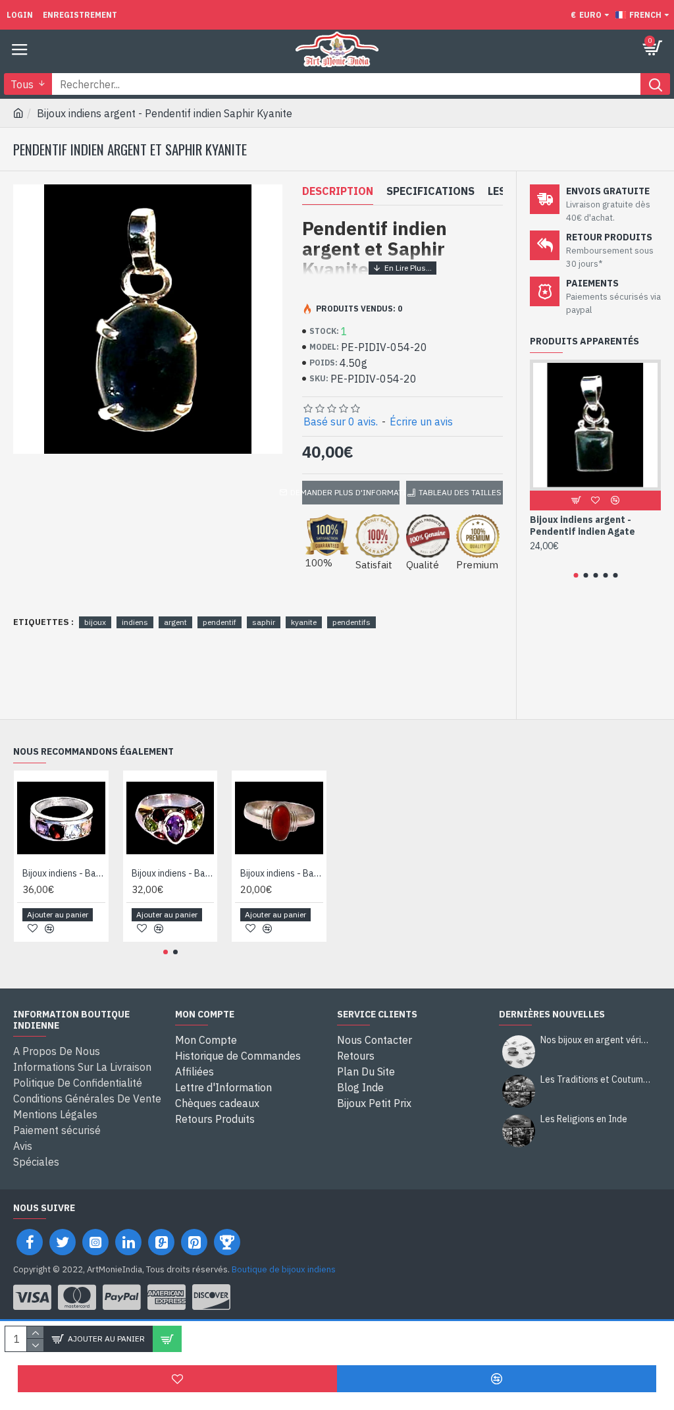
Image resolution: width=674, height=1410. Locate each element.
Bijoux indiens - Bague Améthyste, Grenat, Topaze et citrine (63, 873)
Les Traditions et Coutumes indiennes (596, 1080)
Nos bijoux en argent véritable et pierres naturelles (596, 1040)
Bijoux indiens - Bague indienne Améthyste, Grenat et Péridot (173, 873)
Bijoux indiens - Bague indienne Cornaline (281, 873)
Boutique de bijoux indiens (284, 1269)
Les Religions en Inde (583, 1119)
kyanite (304, 622)
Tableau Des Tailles (460, 492)
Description (337, 191)
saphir (263, 622)
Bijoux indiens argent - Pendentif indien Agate (582, 525)
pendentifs (351, 622)
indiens (135, 622)
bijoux (95, 622)
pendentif (219, 622)
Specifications (430, 191)
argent (175, 622)
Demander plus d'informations (350, 492)
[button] (575, 575)
